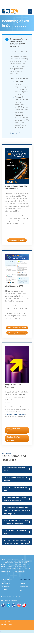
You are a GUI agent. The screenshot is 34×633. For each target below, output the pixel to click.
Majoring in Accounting (17, 333)
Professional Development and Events (6, 586)
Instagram (19, 605)
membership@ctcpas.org (16, 414)
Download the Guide (17, 240)
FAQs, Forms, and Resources (13, 430)
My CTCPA (5, 579)
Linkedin (14, 605)
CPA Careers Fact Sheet (17, 328)
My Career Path (25, 579)
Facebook (3, 605)
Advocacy (23, 583)
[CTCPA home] (10, 12)
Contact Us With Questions (13, 438)
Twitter (8, 605)
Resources (24, 587)
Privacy (3, 624)
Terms (10, 624)
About (22, 590)
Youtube (24, 605)
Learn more (14, 133)
